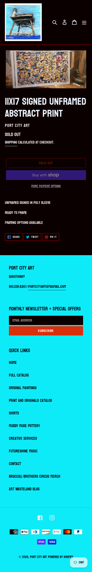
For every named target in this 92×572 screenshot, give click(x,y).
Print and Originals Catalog (30, 400)
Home (13, 362)
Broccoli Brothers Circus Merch (34, 476)
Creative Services (23, 438)
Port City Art (38, 557)
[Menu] (84, 22)
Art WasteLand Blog (24, 489)
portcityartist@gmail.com (47, 286)
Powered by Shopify (60, 557)
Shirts (14, 413)
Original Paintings (23, 388)
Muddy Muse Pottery (24, 426)
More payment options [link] (46, 186)
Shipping (11, 142)
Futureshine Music (23, 451)
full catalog (19, 375)
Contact (15, 463)
